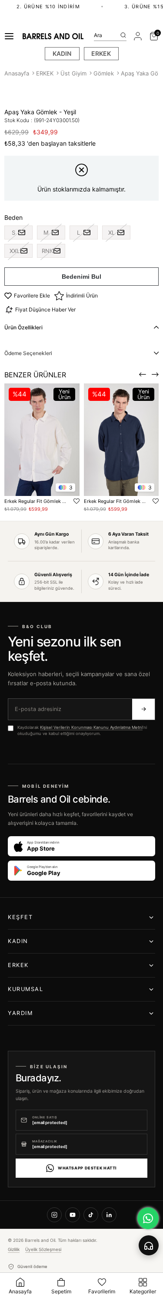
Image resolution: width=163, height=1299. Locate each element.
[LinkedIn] (109, 1214)
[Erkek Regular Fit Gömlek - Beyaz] (42, 439)
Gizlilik (14, 1249)
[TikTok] (90, 1214)
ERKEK (101, 53)
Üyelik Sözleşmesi (43, 1249)
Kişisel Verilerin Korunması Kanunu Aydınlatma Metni (91, 727)
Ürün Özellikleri (23, 327)
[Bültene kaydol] (143, 709)
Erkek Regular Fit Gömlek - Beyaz (35, 501)
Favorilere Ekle (76, 501)
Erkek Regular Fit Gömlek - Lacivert (115, 501)
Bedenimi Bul (81, 276)
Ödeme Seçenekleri (28, 353)
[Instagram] (54, 1214)
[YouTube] (72, 1214)
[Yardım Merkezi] (149, 1245)
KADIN (62, 53)
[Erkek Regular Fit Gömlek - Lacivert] (121, 439)
